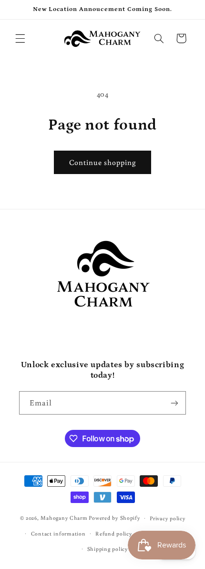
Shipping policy (107, 548)
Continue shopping (102, 162)
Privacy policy (167, 518)
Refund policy (113, 533)
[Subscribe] (174, 403)
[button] (20, 38)
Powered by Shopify (114, 517)
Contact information (58, 533)
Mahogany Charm (64, 517)
